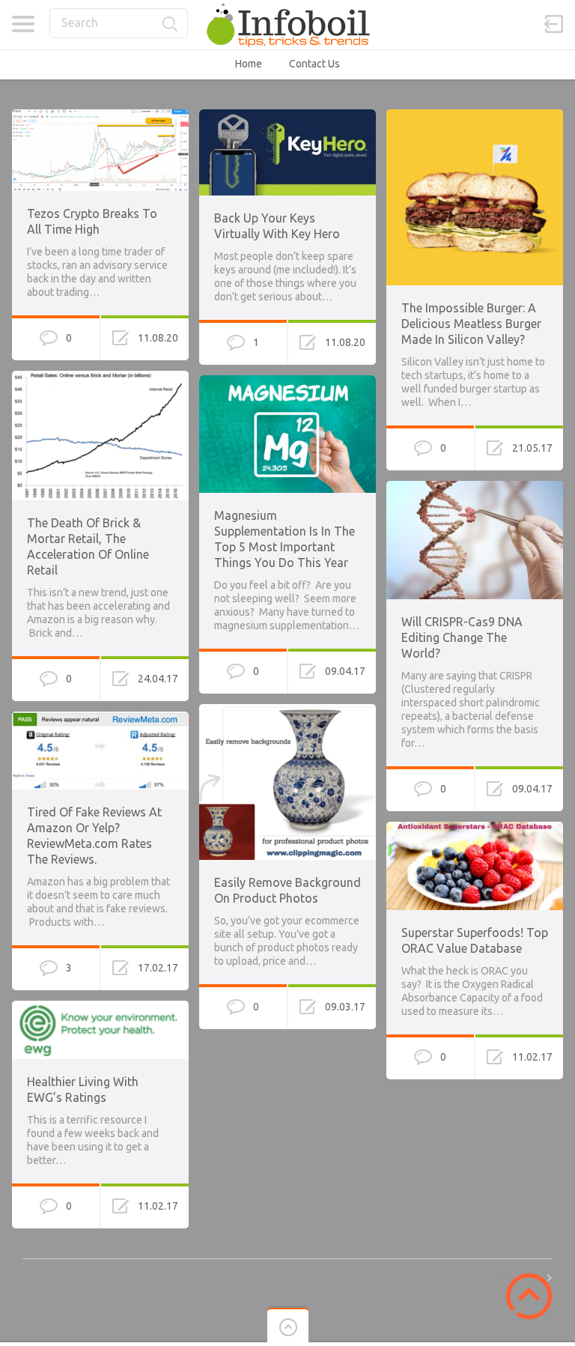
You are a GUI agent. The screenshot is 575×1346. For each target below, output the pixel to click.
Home (248, 64)
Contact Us (314, 64)
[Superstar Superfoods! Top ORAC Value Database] (474, 828)
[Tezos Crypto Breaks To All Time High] (100, 116)
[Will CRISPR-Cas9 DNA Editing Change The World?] (474, 487)
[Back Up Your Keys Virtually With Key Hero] (287, 116)
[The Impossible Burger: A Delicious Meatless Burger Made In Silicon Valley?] (474, 116)
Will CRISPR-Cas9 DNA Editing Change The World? (462, 637)
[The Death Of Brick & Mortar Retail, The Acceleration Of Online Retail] (100, 377)
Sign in (554, 24)
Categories (22, 24)
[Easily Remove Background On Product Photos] (287, 711)
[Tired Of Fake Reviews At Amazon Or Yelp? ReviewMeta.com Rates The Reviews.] (100, 718)
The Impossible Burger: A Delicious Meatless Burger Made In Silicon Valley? (471, 323)
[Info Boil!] (287, 24)
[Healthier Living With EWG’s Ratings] (100, 1007)
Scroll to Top (529, 1296)
